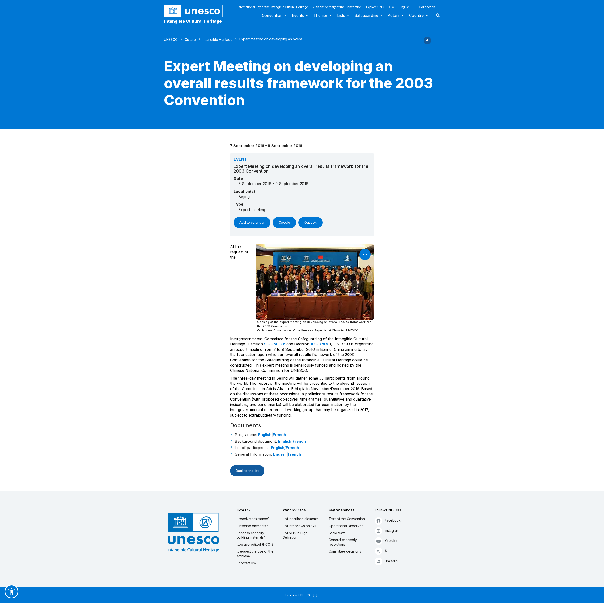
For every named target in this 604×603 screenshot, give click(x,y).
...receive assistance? (253, 519)
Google (284, 222)
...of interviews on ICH (299, 526)
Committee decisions (345, 551)
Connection (427, 7)
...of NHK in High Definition (295, 535)
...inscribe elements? (252, 526)
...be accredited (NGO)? (255, 544)
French (279, 434)
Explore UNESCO (378, 7)
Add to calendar (251, 222)
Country (416, 15)
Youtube (391, 541)
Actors (394, 15)
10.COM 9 (319, 344)
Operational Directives (346, 526)
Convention (272, 15)
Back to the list (247, 471)
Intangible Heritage (217, 39)
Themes (320, 15)
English (405, 7)
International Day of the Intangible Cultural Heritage (273, 7)
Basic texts (337, 533)
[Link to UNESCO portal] (196, 11)
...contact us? (246, 563)
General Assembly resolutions (343, 542)
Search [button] (436, 15)
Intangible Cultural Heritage (193, 21)
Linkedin (391, 561)
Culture (190, 39)
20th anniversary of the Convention (337, 7)
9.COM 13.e (274, 344)
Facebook (393, 520)
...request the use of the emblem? (255, 553)
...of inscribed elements (301, 519)
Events (298, 15)
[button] (427, 43)
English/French (285, 447)
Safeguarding (366, 15)
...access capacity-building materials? (251, 535)
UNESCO (171, 39)
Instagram (392, 531)
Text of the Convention (347, 519)
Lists (341, 15)
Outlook (310, 222)
